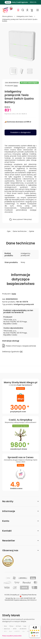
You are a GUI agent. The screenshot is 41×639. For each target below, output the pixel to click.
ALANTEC (17, 631)
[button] (32, 10)
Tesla (16, 86)
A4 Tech (18, 626)
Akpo (10, 631)
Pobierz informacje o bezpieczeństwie (21, 346)
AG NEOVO (23, 629)
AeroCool (7, 629)
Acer (24, 626)
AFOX (14, 629)
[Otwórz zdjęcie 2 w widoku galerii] (21, 71)
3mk (5, 626)
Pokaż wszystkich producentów (12, 636)
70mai (11, 626)
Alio (23, 631)
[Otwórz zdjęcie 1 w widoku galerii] (13, 71)
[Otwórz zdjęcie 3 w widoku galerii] (29, 71)
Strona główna (7, 16)
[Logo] (5, 10)
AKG (5, 631)
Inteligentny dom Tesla (25, 16)
